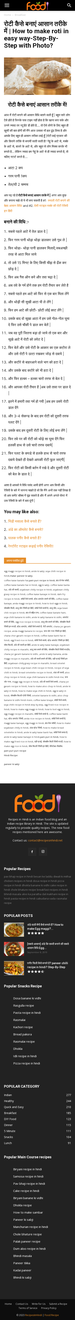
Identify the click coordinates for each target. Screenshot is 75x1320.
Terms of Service (28, 1308)
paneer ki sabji (11, 764)
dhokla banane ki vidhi (35, 885)
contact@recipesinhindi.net (45, 840)
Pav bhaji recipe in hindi (29, 1183)
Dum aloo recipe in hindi (29, 1249)
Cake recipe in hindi (26, 1191)
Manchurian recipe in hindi (30, 1227)
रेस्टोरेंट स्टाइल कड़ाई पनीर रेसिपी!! (31, 546)
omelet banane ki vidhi (44, 695)
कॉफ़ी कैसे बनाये (60, 700)
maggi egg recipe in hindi (25, 681)
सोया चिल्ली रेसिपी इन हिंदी (38, 746)
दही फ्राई (38, 741)
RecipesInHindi (33, 1315)
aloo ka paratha (31, 894)
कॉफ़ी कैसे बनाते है (41, 714)
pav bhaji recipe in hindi (18, 876)
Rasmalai (19, 1020)
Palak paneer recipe (26, 1241)
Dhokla (17, 1049)
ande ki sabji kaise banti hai (38, 732)
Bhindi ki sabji (22, 1277)
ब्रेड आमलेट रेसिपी (15, 718)
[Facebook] (32, 852)
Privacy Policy (48, 1308)
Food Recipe (52, 1315)
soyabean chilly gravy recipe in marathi (28, 663)
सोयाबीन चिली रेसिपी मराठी (53, 741)
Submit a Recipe (58, 1304)
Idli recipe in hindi (25, 1056)
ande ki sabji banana (50, 654)
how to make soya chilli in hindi (34, 691)
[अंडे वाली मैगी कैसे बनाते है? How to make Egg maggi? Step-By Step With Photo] (14, 930)
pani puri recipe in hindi (42, 580)
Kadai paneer (22, 1270)
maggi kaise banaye (14, 723)
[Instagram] (43, 852)
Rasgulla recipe (23, 1005)
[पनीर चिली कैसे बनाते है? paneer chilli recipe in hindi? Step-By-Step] (14, 968)
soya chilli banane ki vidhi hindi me (45, 677)
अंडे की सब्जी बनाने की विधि (40, 658)
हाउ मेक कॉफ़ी (50, 723)
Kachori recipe (23, 1027)
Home (7, 15)
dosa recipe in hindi (45, 881)
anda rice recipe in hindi (37, 718)
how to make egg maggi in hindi (27, 709)
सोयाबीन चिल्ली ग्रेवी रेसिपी (21, 695)
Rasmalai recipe (24, 1041)
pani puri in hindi (49, 737)
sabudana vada (46, 898)
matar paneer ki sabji (21, 575)
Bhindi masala (22, 1256)
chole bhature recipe (23, 889)
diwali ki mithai (62, 876)
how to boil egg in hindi (57, 709)
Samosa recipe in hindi (28, 1176)
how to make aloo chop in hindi (45, 686)
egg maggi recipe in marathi (18, 714)
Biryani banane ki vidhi (28, 1198)
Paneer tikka (21, 1263)
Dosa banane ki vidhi (27, 998)
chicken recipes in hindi (18, 881)
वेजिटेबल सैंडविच (56, 746)
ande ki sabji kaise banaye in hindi (22, 737)
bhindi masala (12, 894)
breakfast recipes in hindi (52, 889)
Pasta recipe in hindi (27, 1013)
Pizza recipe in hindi (26, 1063)
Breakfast (20, 15)
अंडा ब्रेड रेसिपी (36, 727)
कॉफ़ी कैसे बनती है (58, 718)
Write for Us (38, 1304)
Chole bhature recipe (27, 1234)
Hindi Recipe (11, 755)
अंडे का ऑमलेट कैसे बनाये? (25, 529)
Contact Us (22, 1304)
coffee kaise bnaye (43, 700)
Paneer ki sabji (23, 1220)
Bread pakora (22, 1034)
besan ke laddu (43, 876)
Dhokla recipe (22, 1205)
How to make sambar (28, 1212)
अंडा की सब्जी (58, 672)
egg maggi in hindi (34, 723)
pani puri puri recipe (15, 750)
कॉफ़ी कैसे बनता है (60, 732)
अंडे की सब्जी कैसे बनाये (49, 681)
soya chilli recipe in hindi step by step (23, 704)
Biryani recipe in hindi (27, 1169)
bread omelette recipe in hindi (35, 672)
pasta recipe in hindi (23, 898)
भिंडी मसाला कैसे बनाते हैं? (24, 521)
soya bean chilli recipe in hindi (37, 668)
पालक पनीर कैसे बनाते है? (25, 538)
